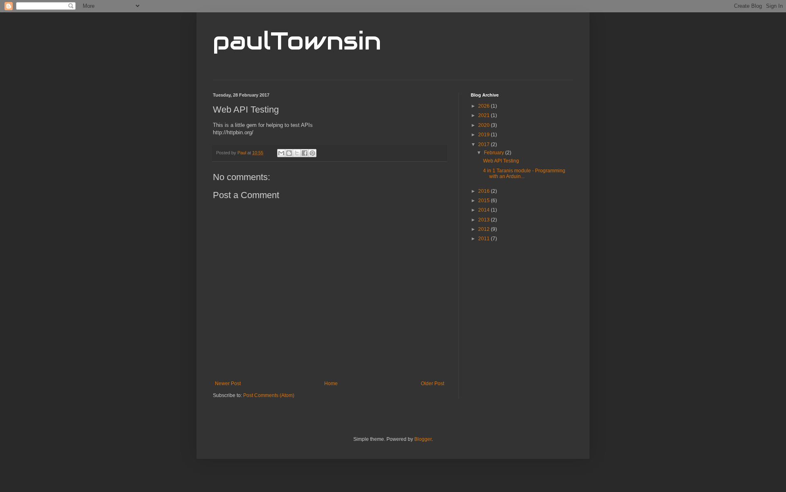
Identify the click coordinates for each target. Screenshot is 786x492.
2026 (484, 106)
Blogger (422, 439)
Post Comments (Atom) (268, 395)
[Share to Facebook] (304, 153)
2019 (484, 135)
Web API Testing (501, 161)
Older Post (432, 383)
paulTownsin (297, 40)
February (494, 153)
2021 (484, 115)
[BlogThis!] (289, 153)
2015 (484, 200)
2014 (484, 210)
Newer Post (228, 383)
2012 (484, 229)
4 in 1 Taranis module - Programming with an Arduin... (524, 173)
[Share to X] (297, 153)
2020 (484, 125)
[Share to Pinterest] (312, 153)
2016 (484, 191)
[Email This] (281, 153)
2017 (484, 144)
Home (331, 383)
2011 (484, 238)
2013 (484, 220)
